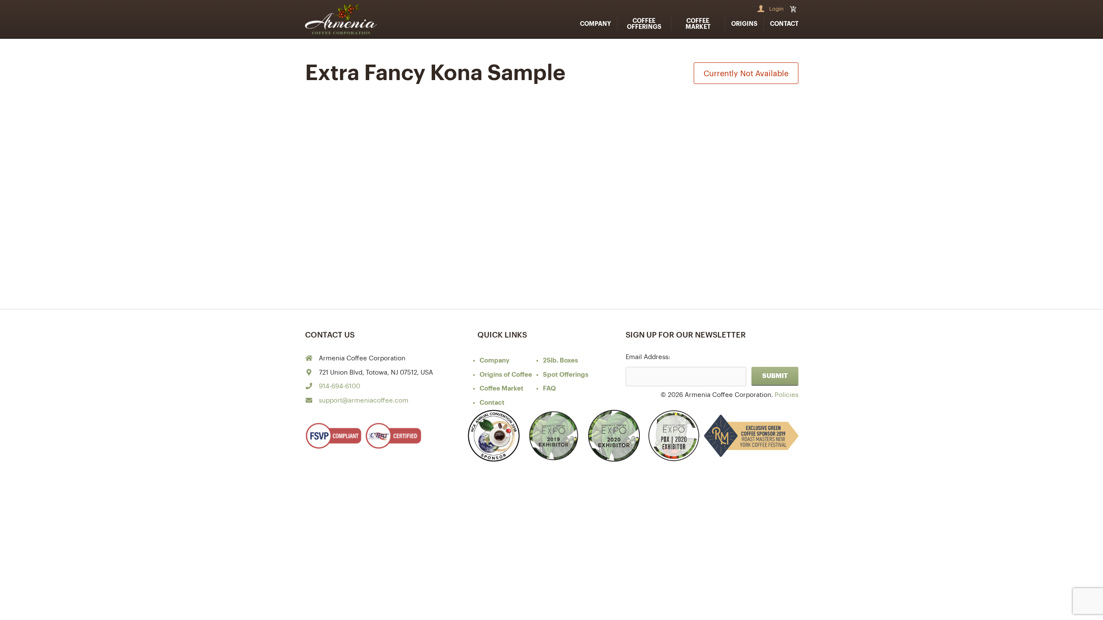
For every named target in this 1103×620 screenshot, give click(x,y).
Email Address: (648, 357)
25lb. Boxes (560, 360)
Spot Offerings (566, 375)
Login (776, 9)
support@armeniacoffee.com (363, 400)
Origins (744, 24)
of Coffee (506, 375)
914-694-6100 (339, 386)
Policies (786, 395)
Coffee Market (697, 24)
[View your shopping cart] (794, 9)
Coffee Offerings (644, 24)
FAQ (549, 388)
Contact (784, 24)
